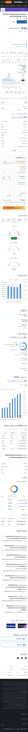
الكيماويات (3, 463)
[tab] (20, 220)
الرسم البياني (20, 52)
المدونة (25, 666)
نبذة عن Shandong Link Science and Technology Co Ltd (16, 456)
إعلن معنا (11, 669)
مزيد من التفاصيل (19, 46)
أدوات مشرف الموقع (23, 675)
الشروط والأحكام (24, 713)
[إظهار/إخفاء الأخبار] (18, 60)
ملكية (15, 56)
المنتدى (2, 52)
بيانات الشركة (19, 56)
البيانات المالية (12, 52)
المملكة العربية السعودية (10, 6)
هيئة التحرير (10, 675)
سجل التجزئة (3, 56)
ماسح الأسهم (19, 6)
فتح (11, 448)
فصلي (21, 384)
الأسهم (25, 6)
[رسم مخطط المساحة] (23, 60)
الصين (2, 472)
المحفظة (25, 672)
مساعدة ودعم (10, 672)
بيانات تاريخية (9, 56)
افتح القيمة (4, 98)
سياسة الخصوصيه (24, 718)
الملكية (25, 478)
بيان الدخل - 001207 (20, 377)
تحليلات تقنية (23, 215)
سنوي (26, 384)
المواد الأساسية (4, 466)
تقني (7, 52)
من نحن (11, 666)
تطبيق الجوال (24, 669)
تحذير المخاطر (24, 723)
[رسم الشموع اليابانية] (25, 60)
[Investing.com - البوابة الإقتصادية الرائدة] (19, 2)
